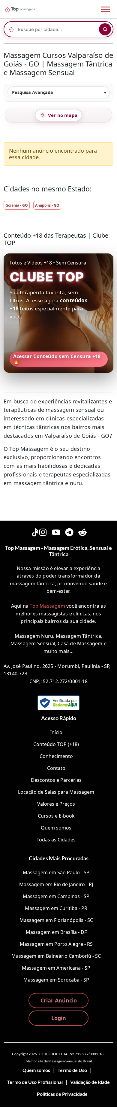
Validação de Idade (90, 1082)
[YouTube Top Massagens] (56, 531)
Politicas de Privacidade (62, 1094)
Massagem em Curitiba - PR (56, 908)
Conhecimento (56, 756)
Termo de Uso (72, 1070)
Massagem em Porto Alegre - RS (56, 944)
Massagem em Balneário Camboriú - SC (56, 956)
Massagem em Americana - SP (56, 968)
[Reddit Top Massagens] (82, 531)
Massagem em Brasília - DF (56, 932)
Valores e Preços (56, 804)
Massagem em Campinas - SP (56, 896)
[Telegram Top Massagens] (69, 531)
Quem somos (56, 827)
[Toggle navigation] (105, 9)
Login (58, 1018)
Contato (56, 768)
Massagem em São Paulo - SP (56, 872)
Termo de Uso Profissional (35, 1082)
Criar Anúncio (58, 1000)
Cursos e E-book (56, 816)
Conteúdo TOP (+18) (56, 744)
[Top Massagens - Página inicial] (28, 9)
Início (56, 732)
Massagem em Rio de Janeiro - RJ (56, 884)
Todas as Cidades (56, 839)
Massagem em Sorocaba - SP (56, 980)
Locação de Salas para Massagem (56, 792)
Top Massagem (47, 606)
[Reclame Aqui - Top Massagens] (59, 702)
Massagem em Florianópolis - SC (56, 920)
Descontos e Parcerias (56, 780)
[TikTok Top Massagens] (34, 531)
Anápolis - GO (47, 205)
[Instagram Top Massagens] (43, 531)
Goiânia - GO (16, 205)
